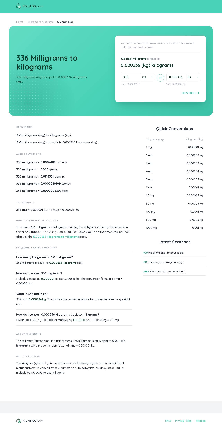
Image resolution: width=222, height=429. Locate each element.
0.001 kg (197, 227)
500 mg (151, 219)
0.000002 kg (194, 155)
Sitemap (201, 420)
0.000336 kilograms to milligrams (56, 236)
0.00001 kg (196, 187)
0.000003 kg (194, 163)
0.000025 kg (195, 195)
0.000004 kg (194, 171)
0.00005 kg (195, 203)
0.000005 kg (194, 179)
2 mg (149, 155)
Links (168, 420)
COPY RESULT (190, 92)
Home (19, 21)
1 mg (149, 147)
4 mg (149, 171)
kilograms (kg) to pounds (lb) (163, 252)
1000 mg (151, 227)
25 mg (150, 195)
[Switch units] (160, 78)
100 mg (150, 211)
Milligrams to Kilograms (40, 21)
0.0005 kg (196, 219)
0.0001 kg (196, 211)
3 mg (149, 163)
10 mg (149, 187)
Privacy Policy (183, 420)
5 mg (149, 179)
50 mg (150, 203)
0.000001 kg (195, 147)
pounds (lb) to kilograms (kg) (163, 262)
